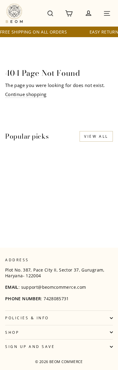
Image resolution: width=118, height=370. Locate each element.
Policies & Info (27, 317)
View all (96, 136)
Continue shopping (25, 94)
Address (17, 259)
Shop (12, 332)
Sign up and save (30, 346)
